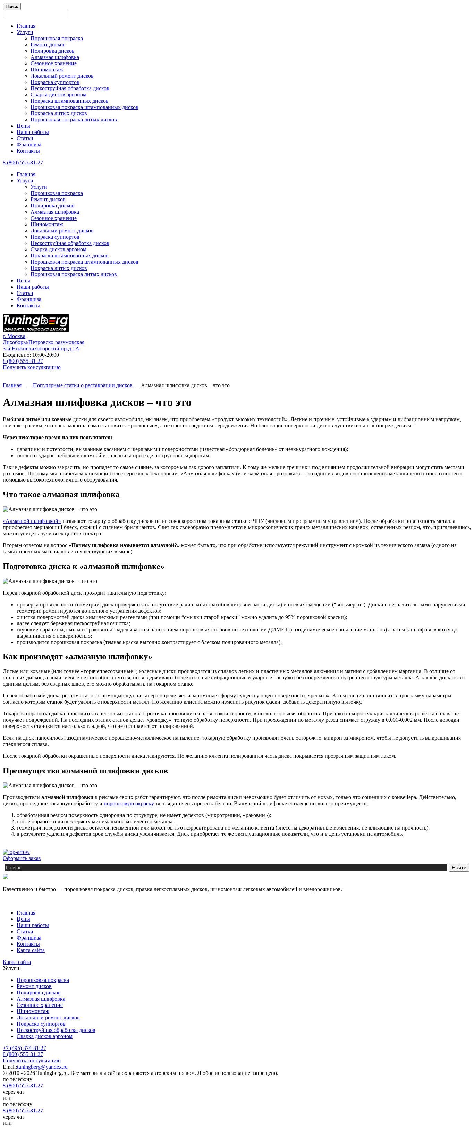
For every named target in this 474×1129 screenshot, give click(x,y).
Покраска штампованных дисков (70, 101)
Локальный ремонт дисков (62, 76)
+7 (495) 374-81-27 (24, 1048)
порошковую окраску (128, 803)
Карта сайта (31, 950)
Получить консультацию (32, 367)
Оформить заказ (22, 858)
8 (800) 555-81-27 (23, 162)
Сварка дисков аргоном (58, 94)
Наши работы (33, 132)
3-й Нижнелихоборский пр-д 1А (43, 342)
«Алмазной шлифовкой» (32, 521)
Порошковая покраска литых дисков (74, 119)
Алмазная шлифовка (55, 57)
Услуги (25, 32)
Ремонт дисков (48, 45)
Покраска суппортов (55, 82)
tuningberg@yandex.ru (42, 1067)
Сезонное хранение (54, 63)
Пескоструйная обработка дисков (70, 88)
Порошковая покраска (57, 38)
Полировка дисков (53, 51)
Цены (23, 126)
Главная (26, 26)
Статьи (25, 138)
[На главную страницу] (36, 330)
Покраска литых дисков (59, 113)
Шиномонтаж (47, 70)
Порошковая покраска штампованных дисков (84, 107)
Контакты (28, 151)
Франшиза (29, 144)
